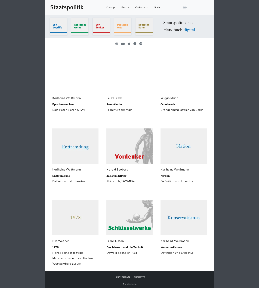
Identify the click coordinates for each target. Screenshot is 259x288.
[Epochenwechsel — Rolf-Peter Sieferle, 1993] (75, 73)
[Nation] (183, 145)
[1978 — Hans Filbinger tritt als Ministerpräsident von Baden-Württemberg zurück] (75, 216)
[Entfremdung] (75, 145)
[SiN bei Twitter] (129, 43)
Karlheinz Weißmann (66, 98)
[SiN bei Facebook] (135, 43)
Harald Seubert (117, 169)
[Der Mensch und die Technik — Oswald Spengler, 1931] (129, 216)
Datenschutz (123, 276)
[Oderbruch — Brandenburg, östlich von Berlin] (183, 73)
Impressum (139, 276)
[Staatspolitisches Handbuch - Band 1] (58, 26)
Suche (157, 7)
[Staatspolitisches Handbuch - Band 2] (80, 26)
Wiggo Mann (169, 98)
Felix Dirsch (114, 98)
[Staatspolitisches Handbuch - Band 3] (101, 26)
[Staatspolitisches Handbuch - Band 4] (122, 26)
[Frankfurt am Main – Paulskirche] (129, 73)
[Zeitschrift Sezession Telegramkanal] (140, 43)
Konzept (111, 7)
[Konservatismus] (183, 216)
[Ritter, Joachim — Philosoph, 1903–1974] (129, 145)
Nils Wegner (60, 241)
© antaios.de (129, 284)
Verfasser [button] (141, 7)
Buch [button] (124, 7)
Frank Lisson (115, 241)
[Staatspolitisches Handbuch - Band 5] (144, 26)
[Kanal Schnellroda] (123, 43)
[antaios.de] (116, 43)
